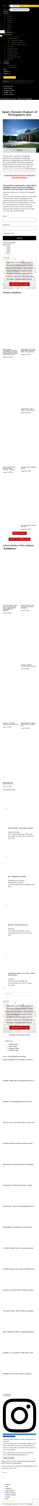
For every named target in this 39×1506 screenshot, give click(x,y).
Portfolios (6, 63)
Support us (6, 73)
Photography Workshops (13, 52)
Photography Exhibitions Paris (18, 42)
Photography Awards (12, 55)
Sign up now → (7, 245)
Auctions (9, 28)
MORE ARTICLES (19, 533)
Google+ (8, 92)
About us (8, 1484)
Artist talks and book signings (14, 57)
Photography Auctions (12, 50)
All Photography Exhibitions (17, 40)
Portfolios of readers (11, 65)
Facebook (8, 86)
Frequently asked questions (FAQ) (19, 1035)
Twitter (8, 88)
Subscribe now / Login (19, 284)
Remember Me (9, 233)
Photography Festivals (12, 48)
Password (6, 225)
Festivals (9, 26)
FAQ (4, 69)
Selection (6, 61)
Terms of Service (10, 1493)
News (8, 24)
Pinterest (9, 94)
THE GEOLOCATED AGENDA (13, 36)
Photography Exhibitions (12, 38)
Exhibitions (9, 22)
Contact (7, 1497)
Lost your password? (9, 242)
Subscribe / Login (9, 77)
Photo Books (10, 59)
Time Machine (9, 32)
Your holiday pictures (12, 67)
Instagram (9, 90)
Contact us (6, 71)
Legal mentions (10, 1491)
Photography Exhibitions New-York (19, 44)
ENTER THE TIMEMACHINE (19, 539)
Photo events (7, 34)
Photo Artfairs (10, 46)
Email (5, 216)
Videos (8, 30)
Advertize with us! (10, 1495)
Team (7, 1486)
